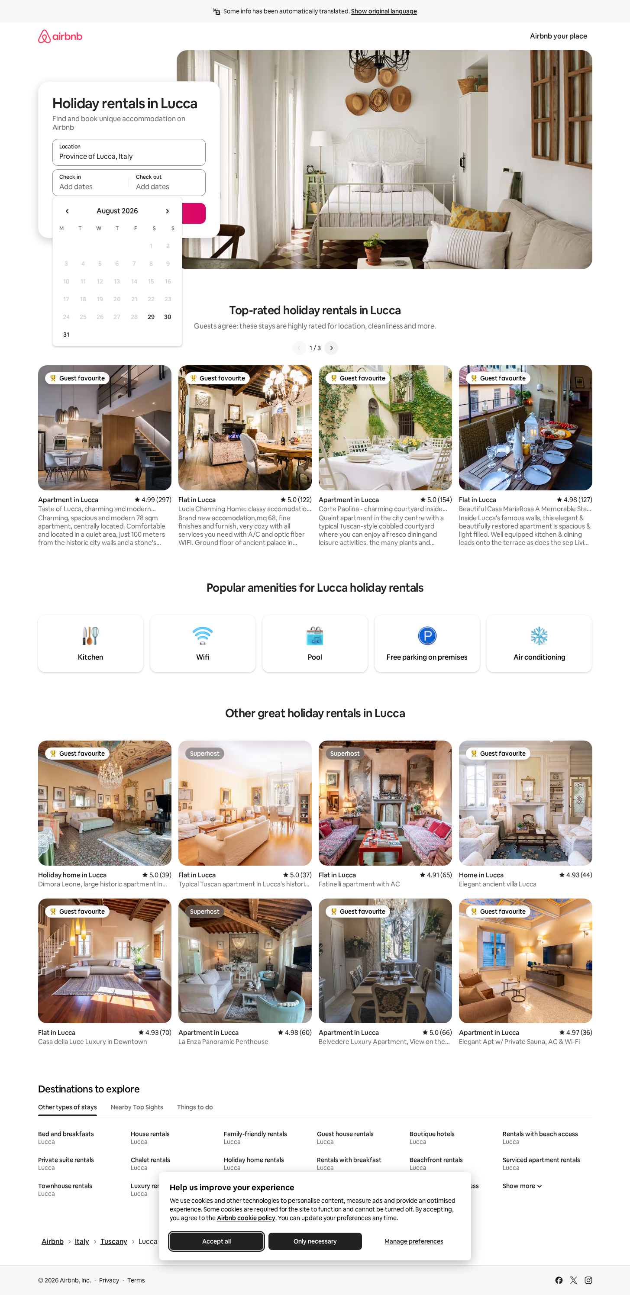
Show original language (384, 11)
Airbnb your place (558, 36)
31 (66, 334)
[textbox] (90, 186)
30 (167, 317)
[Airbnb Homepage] (60, 36)
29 (151, 317)
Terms (136, 1280)
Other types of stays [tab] (67, 1107)
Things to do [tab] (195, 1107)
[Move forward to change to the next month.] (167, 211)
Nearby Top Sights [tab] (137, 1107)
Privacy (109, 1280)
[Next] (331, 348)
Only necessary (315, 1241)
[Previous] (299, 348)
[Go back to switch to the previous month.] (67, 211)
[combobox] (129, 156)
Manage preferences (413, 1241)
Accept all (216, 1241)
